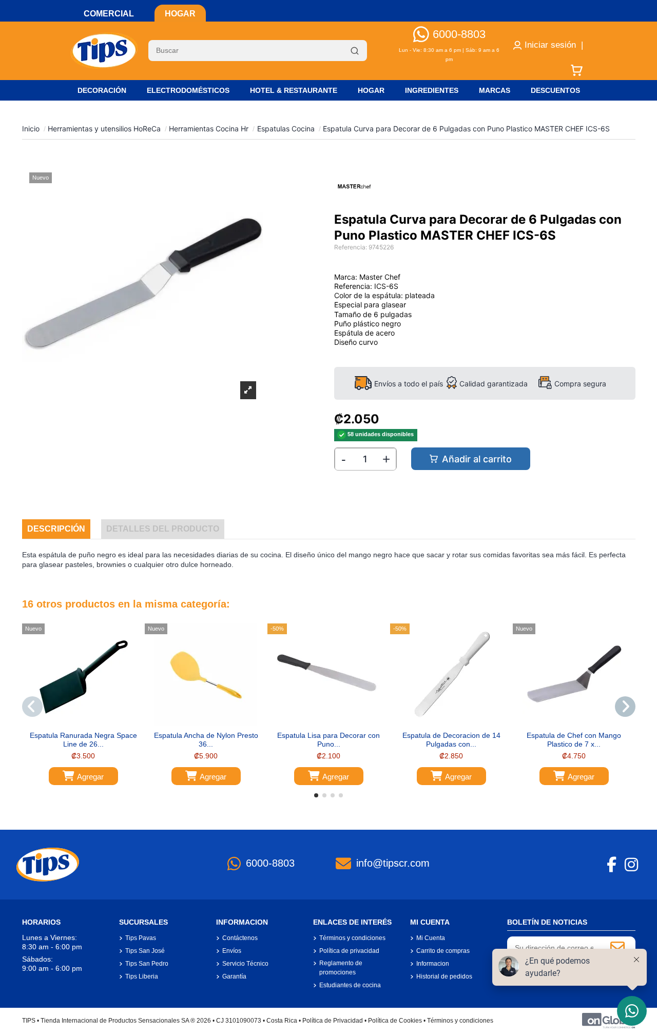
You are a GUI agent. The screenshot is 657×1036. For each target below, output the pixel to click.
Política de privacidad (349, 950)
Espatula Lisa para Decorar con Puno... (328, 739)
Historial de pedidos (444, 976)
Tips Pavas (140, 938)
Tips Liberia (141, 976)
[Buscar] (354, 51)
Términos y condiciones (352, 938)
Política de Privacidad (332, 1020)
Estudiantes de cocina (350, 985)
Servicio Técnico (245, 963)
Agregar (90, 776)
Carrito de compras (443, 950)
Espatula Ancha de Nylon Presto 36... (206, 739)
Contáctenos (240, 938)
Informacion (432, 963)
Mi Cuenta (430, 938)
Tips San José (145, 950)
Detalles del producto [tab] (162, 528)
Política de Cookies (395, 1020)
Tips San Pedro (146, 963)
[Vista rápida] (90, 722)
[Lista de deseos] (75, 722)
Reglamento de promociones (340, 968)
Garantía (234, 976)
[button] (316, 795)
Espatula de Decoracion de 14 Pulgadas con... (451, 739)
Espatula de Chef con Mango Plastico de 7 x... (574, 739)
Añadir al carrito (477, 459)
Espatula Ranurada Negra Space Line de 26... (83, 739)
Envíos (231, 950)
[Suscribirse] (617, 948)
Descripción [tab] (56, 528)
